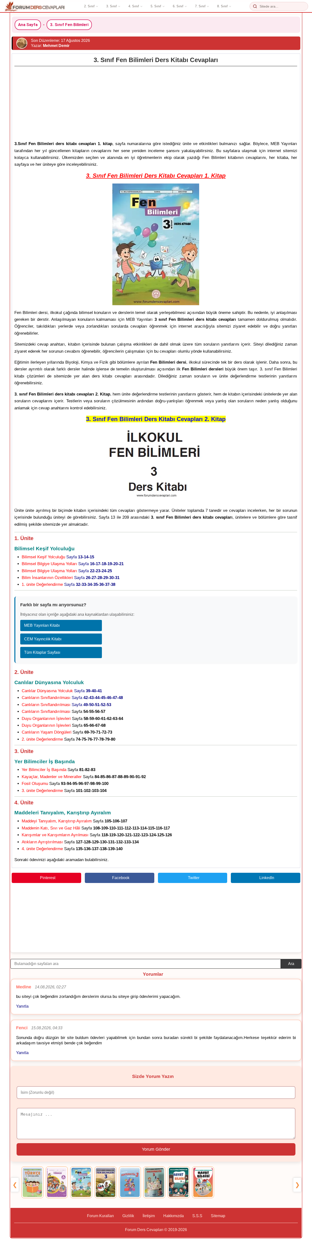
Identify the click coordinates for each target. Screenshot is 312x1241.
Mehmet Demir (56, 46)
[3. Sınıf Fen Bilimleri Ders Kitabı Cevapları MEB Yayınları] (81, 1182)
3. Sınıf (111, 6)
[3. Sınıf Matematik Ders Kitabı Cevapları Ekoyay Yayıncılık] (154, 1182)
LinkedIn (266, 878)
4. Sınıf (133, 6)
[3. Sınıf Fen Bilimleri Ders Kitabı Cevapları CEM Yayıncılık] (106, 1182)
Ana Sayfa (28, 24)
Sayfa (58, 557)
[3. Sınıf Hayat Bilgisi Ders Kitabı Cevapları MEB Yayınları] (179, 1182)
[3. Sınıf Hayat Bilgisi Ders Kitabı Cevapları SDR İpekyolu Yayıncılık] (203, 1182)
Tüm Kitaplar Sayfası (42, 652)
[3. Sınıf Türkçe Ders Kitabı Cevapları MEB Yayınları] (32, 1182)
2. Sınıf (89, 6)
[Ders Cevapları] (35, 6)
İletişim (149, 1216)
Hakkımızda (173, 1216)
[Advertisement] (155, 102)
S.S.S (197, 1216)
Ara (291, 964)
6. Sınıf (178, 6)
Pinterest (47, 878)
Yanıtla (22, 1006)
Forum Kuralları (100, 1216)
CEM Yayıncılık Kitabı (42, 639)
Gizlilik (128, 1216)
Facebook (120, 878)
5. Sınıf (156, 6)
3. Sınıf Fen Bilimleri (69, 24)
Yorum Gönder (156, 1149)
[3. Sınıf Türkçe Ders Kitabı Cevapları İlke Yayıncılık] (57, 1182)
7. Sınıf (200, 6)
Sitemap (218, 1216)
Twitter (193, 878)
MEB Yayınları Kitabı (42, 625)
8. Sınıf (222, 6)
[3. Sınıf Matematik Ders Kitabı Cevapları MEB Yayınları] (130, 1182)
